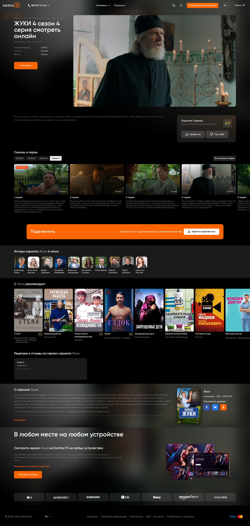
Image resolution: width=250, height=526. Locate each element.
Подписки (119, 5)
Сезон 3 (44, 158)
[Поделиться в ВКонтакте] (215, 407)
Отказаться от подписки (180, 516)
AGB (148, 516)
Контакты (158, 516)
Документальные (142, 337)
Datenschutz (136, 516)
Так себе (219, 134)
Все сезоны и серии (224, 158)
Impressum (92, 516)
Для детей (169, 337)
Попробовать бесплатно (202, 5)
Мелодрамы (230, 338)
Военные (33, 340)
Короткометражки (113, 338)
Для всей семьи (21, 338)
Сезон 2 (31, 158)
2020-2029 (38, 42)
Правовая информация (114, 516)
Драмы (32, 338)
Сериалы (27, 18)
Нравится (195, 134)
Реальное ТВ (49, 337)
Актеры (20, 251)
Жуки (48, 18)
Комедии (78, 340)
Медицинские (244, 338)
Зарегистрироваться (203, 231)
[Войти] (181, 5)
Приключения (21, 340)
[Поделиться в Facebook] (207, 407)
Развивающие (182, 337)
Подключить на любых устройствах (32, 466)
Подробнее (19, 420)
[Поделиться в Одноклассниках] (223, 407)
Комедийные (38, 18)
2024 (29, 42)
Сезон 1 (19, 158)
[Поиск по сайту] (173, 5)
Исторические (22, 342)
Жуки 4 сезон (58, 18)
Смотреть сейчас (28, 474)
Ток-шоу (199, 337)
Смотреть (25, 65)
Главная (17, 18)
